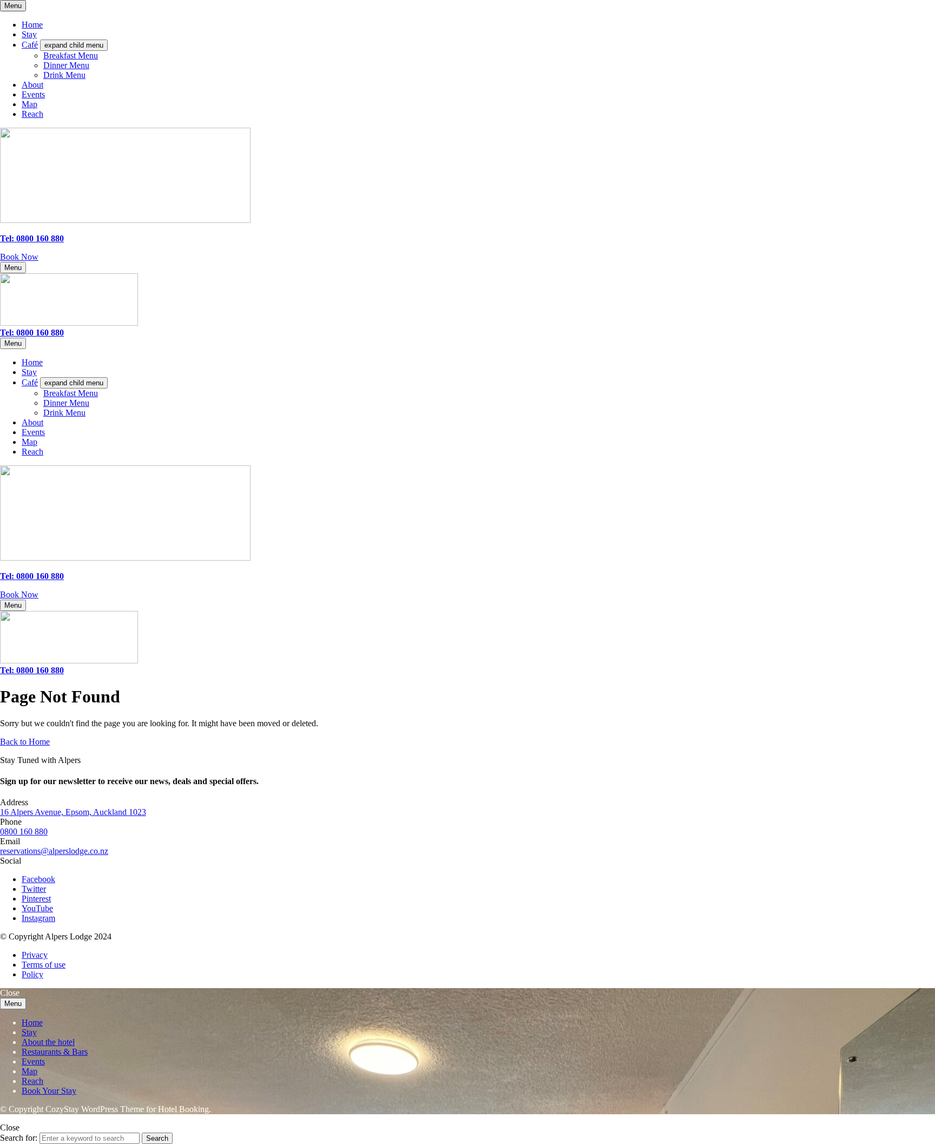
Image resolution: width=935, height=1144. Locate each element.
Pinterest (36, 898)
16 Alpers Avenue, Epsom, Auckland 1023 (73, 812)
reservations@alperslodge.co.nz (54, 851)
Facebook (38, 879)
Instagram (38, 918)
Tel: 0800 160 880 (32, 238)
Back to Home (25, 741)
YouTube (37, 908)
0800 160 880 (24, 831)
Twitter (34, 888)
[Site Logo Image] (125, 220)
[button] (19, 256)
